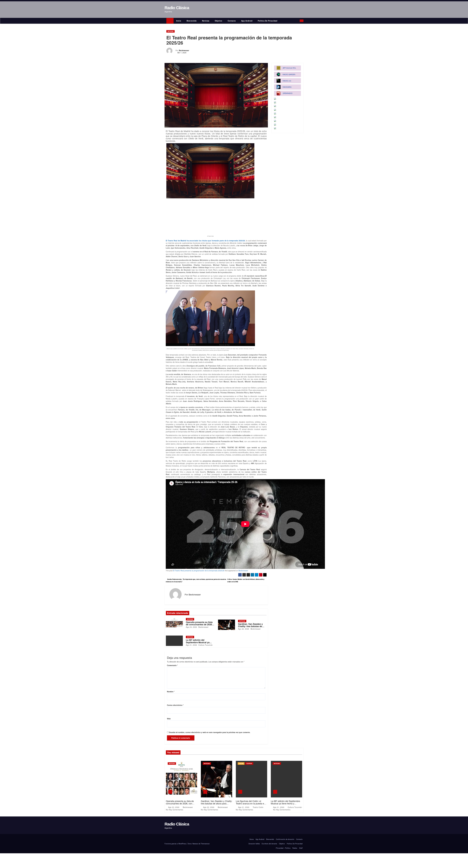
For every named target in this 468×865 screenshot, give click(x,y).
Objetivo (218, 21)
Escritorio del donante (269, 843)
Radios (294, 848)
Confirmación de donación (285, 839)
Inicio (178, 21)
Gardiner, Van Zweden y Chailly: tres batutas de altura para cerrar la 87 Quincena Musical (216, 803)
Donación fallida (254, 843)
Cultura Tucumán (205, 645)
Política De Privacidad (267, 21)
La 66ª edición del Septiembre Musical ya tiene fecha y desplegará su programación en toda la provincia (286, 804)
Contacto (232, 21)
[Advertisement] (210, 217)
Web (169, 718)
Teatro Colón (258, 807)
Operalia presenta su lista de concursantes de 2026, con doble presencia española (180, 803)
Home (251, 839)
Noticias (205, 21)
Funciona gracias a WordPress (176, 843)
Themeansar (205, 843)
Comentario (172, 665)
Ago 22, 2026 (243, 629)
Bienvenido (192, 21)
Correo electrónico (175, 705)
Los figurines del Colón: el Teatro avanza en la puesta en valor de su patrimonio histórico (251, 803)
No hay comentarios (174, 809)
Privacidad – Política (283, 848)
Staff (300, 848)
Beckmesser (184, 50)
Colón (241, 763)
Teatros (249, 763)
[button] (298, 21)
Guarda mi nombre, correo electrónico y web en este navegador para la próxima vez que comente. (209, 732)
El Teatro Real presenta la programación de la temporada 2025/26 (198, 570)
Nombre (171, 691)
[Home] (170, 21)
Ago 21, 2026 (191, 645)
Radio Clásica (177, 7)
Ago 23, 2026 (191, 627)
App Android (247, 21)
